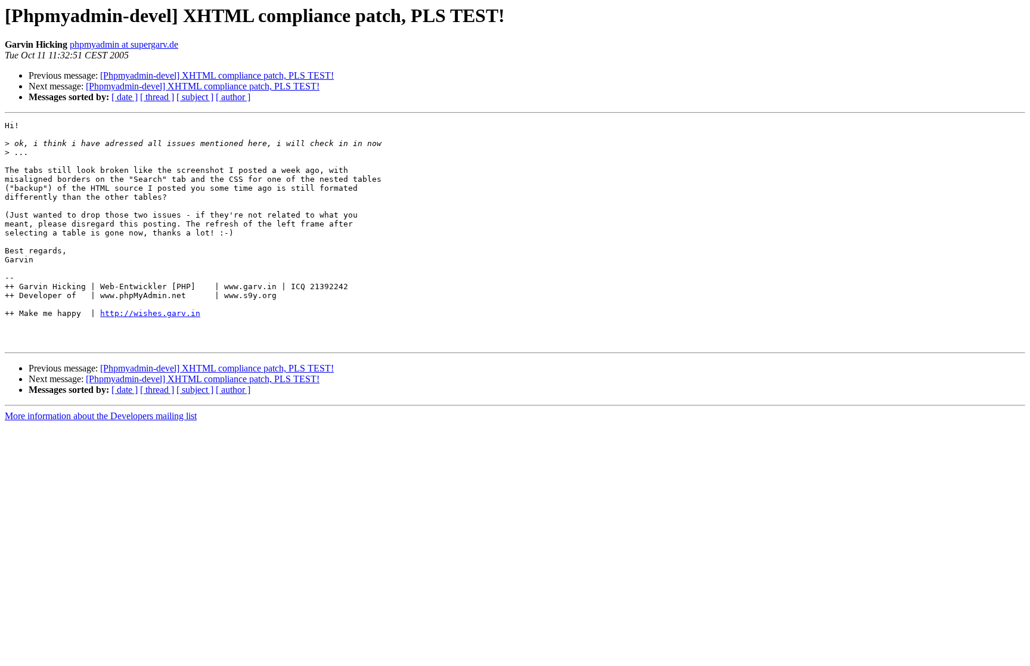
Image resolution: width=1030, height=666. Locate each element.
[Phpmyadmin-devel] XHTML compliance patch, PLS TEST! (217, 75)
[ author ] (233, 97)
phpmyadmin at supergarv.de (124, 44)
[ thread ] (157, 97)
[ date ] (124, 97)
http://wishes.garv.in (150, 313)
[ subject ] (194, 97)
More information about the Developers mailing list (101, 416)
